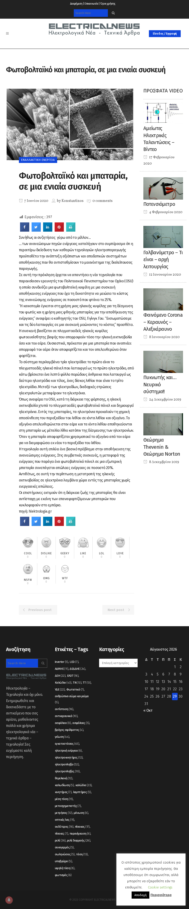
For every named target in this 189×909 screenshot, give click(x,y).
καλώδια (83, 785)
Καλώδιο (63, 682)
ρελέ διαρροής (78, 840)
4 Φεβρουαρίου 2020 (165, 212)
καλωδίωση (64, 785)
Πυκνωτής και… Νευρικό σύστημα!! (159, 384)
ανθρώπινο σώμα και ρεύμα (72, 699)
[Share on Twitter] (36, 230)
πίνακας (82, 826)
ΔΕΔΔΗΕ (77, 668)
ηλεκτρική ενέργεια (68, 750)
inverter (61, 662)
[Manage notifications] (9, 900)
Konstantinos (72, 201)
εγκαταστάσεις (67, 743)
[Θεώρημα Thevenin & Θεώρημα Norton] (163, 424)
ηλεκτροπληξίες (67, 771)
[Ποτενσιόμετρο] (163, 188)
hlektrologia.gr (40, 511)
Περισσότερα (161, 895)
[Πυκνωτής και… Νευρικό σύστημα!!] (163, 361)
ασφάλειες (80, 723)
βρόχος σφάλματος (69, 730)
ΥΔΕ (60, 689)
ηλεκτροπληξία (67, 764)
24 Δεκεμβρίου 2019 (164, 399)
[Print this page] (70, 230)
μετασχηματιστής (68, 806)
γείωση (62, 736)
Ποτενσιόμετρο (159, 204)
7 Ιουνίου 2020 (36, 201)
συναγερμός (64, 847)
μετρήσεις (63, 813)
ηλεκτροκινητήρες (69, 757)
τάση (82, 854)
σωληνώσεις (65, 854)
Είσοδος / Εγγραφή (165, 33)
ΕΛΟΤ (73, 675)
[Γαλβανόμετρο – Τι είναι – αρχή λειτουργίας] (163, 236)
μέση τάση (64, 799)
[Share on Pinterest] (59, 230)
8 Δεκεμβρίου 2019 (163, 462)
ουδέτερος (64, 826)
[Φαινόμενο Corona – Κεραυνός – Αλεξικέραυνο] (163, 299)
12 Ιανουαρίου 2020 (164, 274)
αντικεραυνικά (66, 716)
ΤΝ (77, 682)
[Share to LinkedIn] (47, 230)
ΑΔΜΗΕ (61, 668)
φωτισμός (63, 875)
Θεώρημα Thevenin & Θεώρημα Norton (161, 447)
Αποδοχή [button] (140, 895)
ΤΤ (87, 682)
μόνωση (81, 813)
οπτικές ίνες (64, 819)
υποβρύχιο (63, 861)
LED (74, 662)
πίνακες (61, 833)
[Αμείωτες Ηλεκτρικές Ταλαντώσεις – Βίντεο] (163, 112)
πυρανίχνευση (80, 833)
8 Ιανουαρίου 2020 (164, 337)
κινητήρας (63, 792)
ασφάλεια (63, 723)
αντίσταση (64, 709)
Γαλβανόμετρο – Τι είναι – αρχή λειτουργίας (163, 259)
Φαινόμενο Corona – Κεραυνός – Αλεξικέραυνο (163, 322)
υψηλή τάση (64, 868)
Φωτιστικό (75, 689)
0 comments (102, 201)
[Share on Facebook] (24, 230)
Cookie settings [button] (160, 887)
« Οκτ (147, 710)
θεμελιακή (63, 778)
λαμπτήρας (82, 792)
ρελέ (60, 840)
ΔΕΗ (60, 675)
